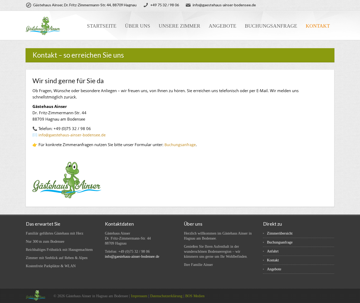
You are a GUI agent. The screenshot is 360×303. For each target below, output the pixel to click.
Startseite (101, 26)
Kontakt (318, 26)
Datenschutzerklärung (166, 296)
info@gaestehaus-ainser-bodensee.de (72, 134)
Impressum (139, 296)
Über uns (137, 26)
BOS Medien (195, 296)
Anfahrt (273, 251)
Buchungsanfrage (271, 26)
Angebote (222, 26)
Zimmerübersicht (280, 233)
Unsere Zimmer (179, 26)
